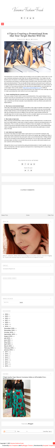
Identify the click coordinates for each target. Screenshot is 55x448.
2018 (6, 326)
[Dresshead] (16, 398)
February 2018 (9, 348)
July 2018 (7, 338)
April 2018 (7, 344)
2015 (6, 356)
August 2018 (8, 336)
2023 (6, 316)
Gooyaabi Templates (49, 445)
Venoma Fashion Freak (17, 443)
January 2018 (8, 350)
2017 (6, 352)
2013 (6, 360)
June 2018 (7, 340)
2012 (6, 362)
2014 (6, 358)
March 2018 (8, 346)
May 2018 (7, 342)
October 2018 (8, 332)
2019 (6, 324)
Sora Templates (13, 445)
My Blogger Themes (27, 445)
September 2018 (9, 334)
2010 (6, 366)
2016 (6, 354)
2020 (6, 322)
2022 (6, 318)
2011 (6, 364)
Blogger (30, 424)
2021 (6, 320)
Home (28, 215)
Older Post (51, 215)
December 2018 (9, 328)
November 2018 (9, 330)
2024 (6, 314)
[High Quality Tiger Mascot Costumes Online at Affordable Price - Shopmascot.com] (27, 378)
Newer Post (4, 215)
